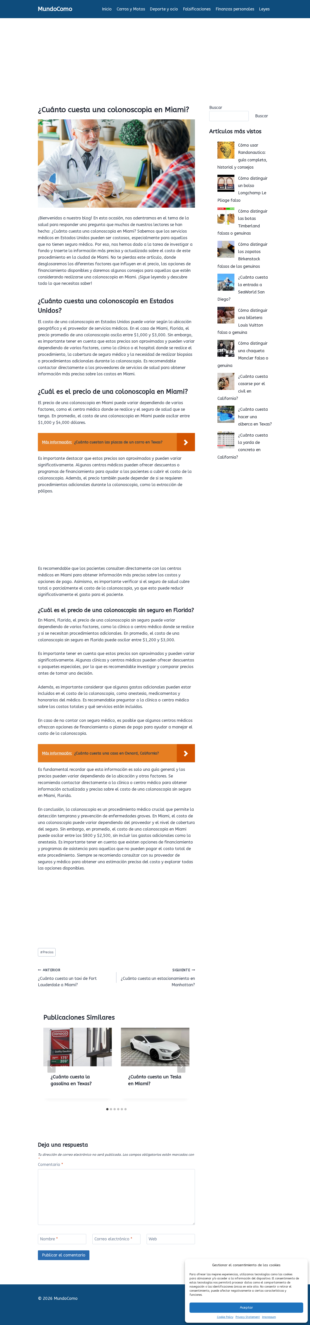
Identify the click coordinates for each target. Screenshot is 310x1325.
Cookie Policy (225, 1317)
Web (153, 1239)
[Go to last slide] (51, 1066)
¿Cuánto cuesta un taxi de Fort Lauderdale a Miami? (67, 978)
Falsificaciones (197, 9)
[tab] (107, 1109)
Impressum (269, 1317)
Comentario (50, 1164)
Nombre (49, 1239)
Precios (47, 952)
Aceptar (246, 1307)
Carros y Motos (131, 9)
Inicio (107, 9)
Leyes (264, 9)
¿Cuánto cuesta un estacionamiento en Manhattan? (158, 978)
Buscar (215, 107)
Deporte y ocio (164, 9)
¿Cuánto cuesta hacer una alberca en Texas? (255, 417)
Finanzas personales (235, 9)
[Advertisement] (155, 52)
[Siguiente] (181, 1066)
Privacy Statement (248, 1317)
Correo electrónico (113, 1239)
